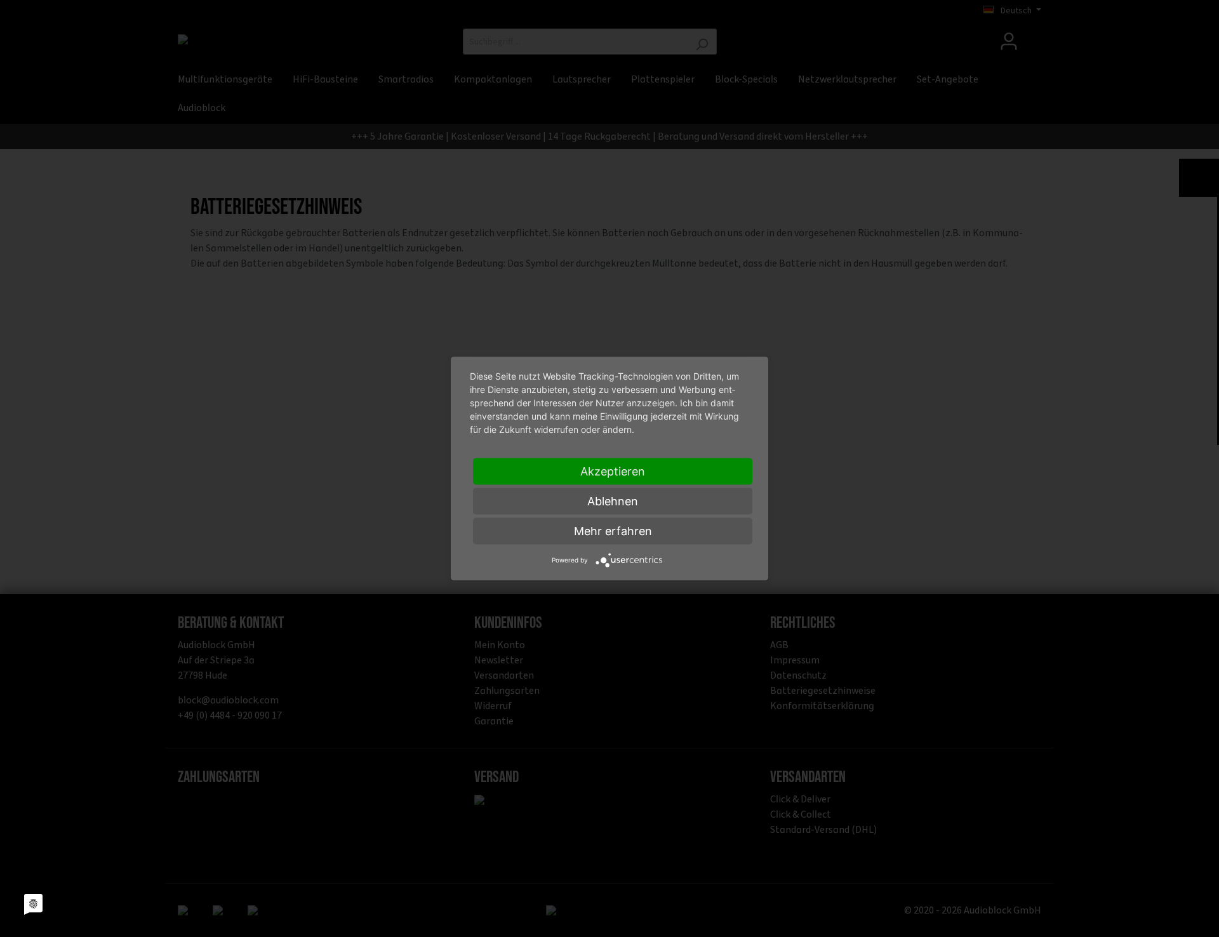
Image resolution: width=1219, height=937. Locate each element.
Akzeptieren (612, 471)
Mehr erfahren (613, 531)
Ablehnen (612, 501)
